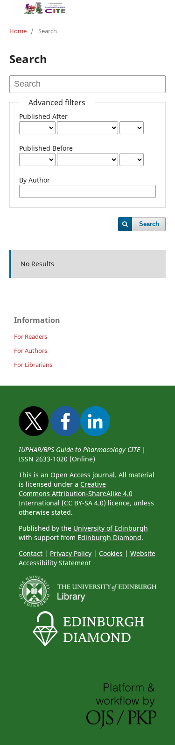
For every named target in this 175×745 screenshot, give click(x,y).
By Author (34, 179)
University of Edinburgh (110, 528)
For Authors (30, 350)
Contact (30, 553)
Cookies (111, 553)
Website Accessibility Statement (87, 558)
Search (149, 223)
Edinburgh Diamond (109, 537)
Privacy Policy (70, 553)
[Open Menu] (9, 9)
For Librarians (33, 364)
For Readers (30, 336)
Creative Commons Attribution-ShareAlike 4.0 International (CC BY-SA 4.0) (76, 493)
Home (18, 31)
